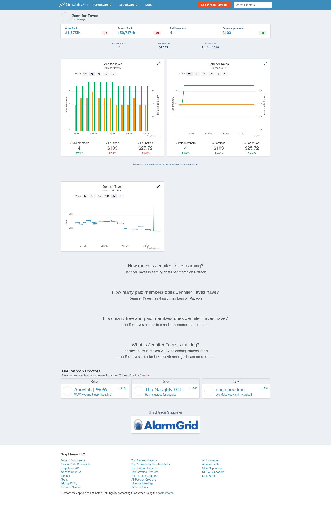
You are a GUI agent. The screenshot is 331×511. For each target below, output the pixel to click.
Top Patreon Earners (144, 468)
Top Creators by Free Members (150, 464)
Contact (65, 476)
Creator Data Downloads (75, 464)
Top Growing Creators (144, 472)
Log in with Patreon (214, 5)
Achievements (210, 464)
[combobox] (253, 5)
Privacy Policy (69, 483)
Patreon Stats (139, 487)
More (149, 5)
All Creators (128, 5)
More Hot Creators (139, 375)
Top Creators (102, 5)
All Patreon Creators (143, 479)
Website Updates (71, 472)
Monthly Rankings (142, 483)
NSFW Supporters (213, 472)
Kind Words (209, 476)
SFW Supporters (212, 468)
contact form (165, 493)
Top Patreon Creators (144, 460)
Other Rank (71, 28)
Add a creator (210, 460)
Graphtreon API (70, 468)
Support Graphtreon (73, 460)
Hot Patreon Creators (144, 476)
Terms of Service (71, 487)
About (64, 479)
